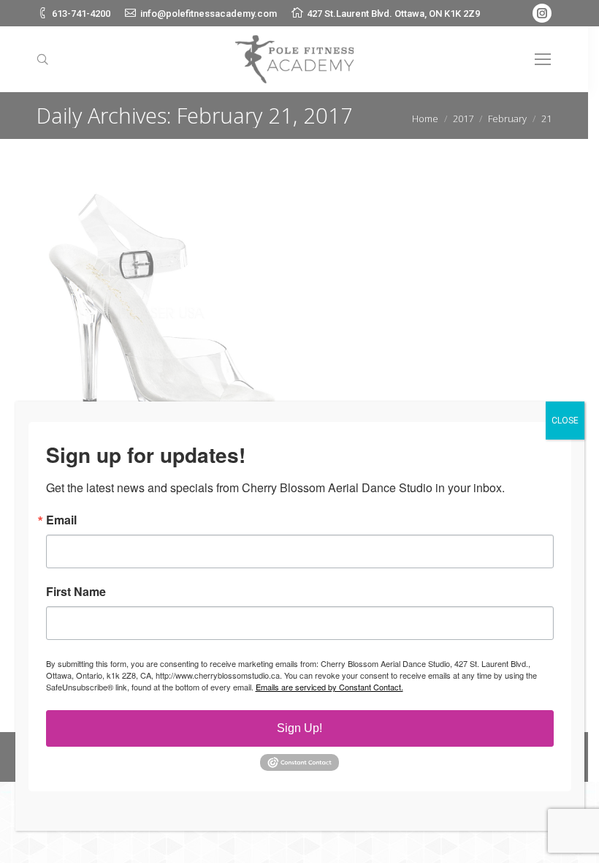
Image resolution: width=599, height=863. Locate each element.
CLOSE (565, 420)
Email (61, 520)
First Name (76, 592)
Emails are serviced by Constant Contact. (329, 687)
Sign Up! (299, 728)
